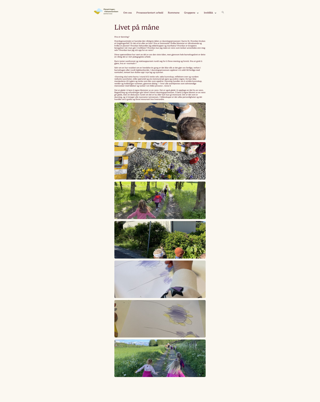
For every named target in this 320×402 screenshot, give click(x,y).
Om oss (127, 12)
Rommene (174, 12)
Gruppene (189, 12)
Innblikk (208, 12)
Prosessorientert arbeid (149, 12)
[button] (223, 12)
